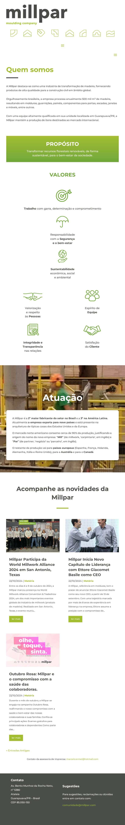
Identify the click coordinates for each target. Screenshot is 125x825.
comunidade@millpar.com (79, 805)
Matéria (29, 581)
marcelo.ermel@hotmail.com (82, 759)
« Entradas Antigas (18, 750)
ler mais (16, 619)
